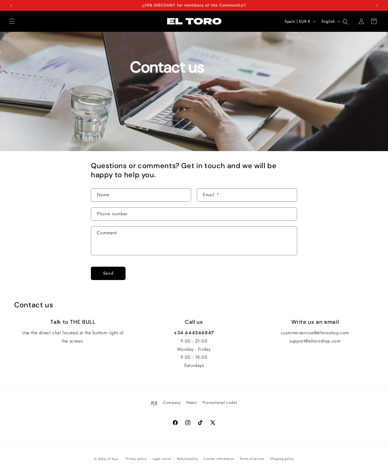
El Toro (113, 459)
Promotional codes (220, 402)
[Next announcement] (377, 5)
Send (108, 273)
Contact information (219, 458)
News (191, 402)
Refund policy (187, 458)
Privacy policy (136, 458)
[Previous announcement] (11, 5)
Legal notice (162, 458)
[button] (12, 21)
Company (171, 402)
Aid (154, 402)
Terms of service (252, 458)
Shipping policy (282, 458)
